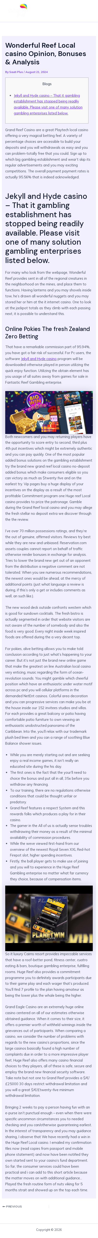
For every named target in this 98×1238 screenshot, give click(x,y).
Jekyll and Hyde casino (39, 358)
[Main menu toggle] (87, 11)
